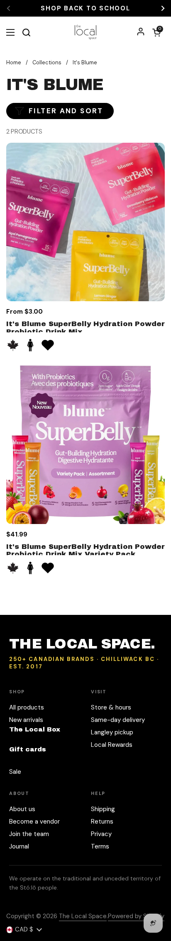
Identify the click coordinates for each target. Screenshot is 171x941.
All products (26, 707)
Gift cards (27, 749)
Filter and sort (66, 110)
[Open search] (26, 32)
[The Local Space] (85, 32)
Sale (15, 772)
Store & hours (111, 707)
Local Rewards (111, 745)
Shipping (103, 809)
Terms (100, 846)
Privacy (101, 834)
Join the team (29, 834)
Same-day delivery (118, 720)
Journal (19, 846)
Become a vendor (34, 821)
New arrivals (26, 720)
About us (22, 809)
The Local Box (34, 729)
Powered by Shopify (136, 916)
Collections (46, 62)
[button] (156, 32)
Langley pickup (112, 732)
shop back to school (85, 8)
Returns (102, 821)
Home (13, 62)
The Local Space (83, 916)
